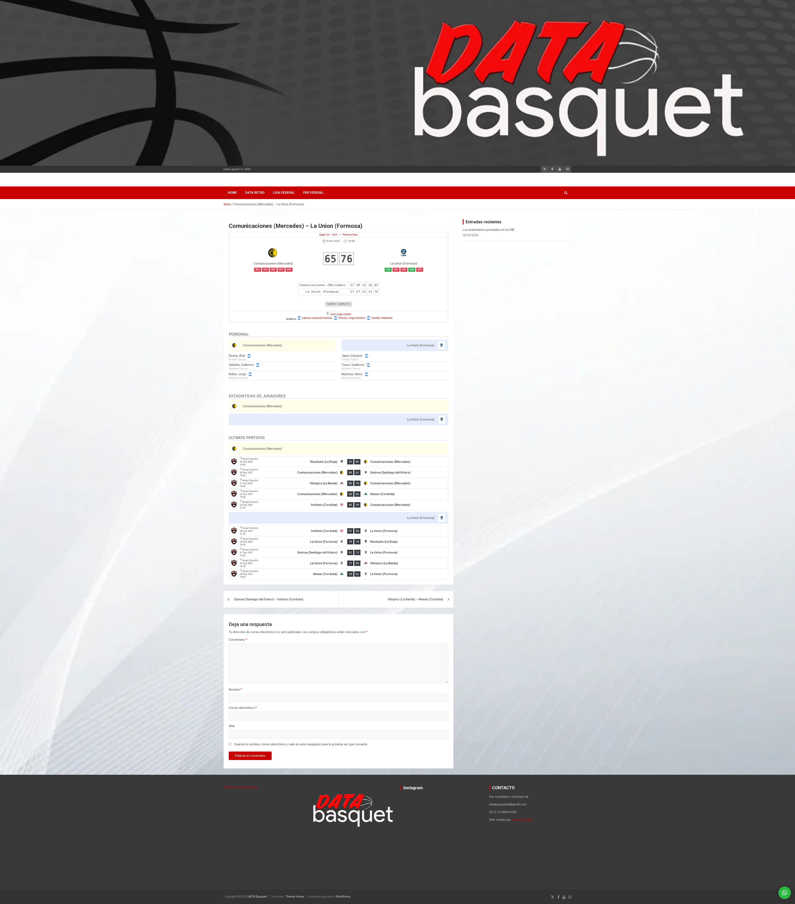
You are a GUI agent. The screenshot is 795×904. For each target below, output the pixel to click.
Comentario (238, 640)
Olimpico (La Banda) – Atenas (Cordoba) (415, 599)
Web (232, 726)
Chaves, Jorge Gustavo (351, 318)
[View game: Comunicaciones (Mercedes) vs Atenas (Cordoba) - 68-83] (338, 494)
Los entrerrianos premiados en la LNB (488, 230)
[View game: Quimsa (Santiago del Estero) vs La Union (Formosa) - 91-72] (338, 552)
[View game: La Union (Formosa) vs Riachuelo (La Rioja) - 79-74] (338, 541)
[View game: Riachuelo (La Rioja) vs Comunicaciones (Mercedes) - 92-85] (338, 461)
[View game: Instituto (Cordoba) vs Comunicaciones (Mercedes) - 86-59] (338, 504)
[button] (784, 893)
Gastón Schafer (522, 820)
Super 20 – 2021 (328, 234)
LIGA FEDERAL (284, 193)
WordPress (343, 896)
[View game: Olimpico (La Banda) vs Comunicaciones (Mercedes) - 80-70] (338, 483)
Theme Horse (294, 896)
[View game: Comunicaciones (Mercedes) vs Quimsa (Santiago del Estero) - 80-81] (338, 472)
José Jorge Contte (340, 314)
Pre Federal (313, 193)
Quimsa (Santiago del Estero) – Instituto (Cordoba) (268, 599)
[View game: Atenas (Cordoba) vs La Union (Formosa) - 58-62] (338, 574)
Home (232, 193)
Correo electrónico (243, 708)
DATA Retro (255, 193)
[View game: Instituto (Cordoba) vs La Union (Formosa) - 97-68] (338, 531)
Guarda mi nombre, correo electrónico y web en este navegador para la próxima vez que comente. (301, 744)
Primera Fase (350, 234)
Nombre (235, 689)
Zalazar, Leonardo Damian (317, 318)
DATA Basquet (257, 896)
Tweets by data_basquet (240, 787)
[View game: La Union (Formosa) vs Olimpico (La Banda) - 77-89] (338, 563)
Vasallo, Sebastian (382, 318)
